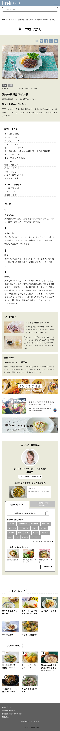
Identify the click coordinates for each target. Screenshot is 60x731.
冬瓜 (10, 537)
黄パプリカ (12, 528)
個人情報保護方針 (8, 710)
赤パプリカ (46, 523)
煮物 (10, 85)
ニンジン (20, 88)
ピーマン (12, 533)
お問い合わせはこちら (29, 721)
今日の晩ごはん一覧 (25, 20)
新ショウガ (34, 523)
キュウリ (44, 528)
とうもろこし (24, 528)
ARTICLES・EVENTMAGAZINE (43, 504)
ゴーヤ (35, 533)
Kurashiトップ (8, 20)
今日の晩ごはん (17, 505)
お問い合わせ (7, 707)
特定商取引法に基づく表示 (12, 714)
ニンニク (13, 88)
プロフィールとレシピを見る (30, 476)
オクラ (27, 533)
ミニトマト (35, 537)
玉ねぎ (27, 88)
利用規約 (5, 717)
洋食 (4, 85)
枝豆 (19, 533)
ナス (16, 537)
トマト (34, 528)
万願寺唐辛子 (22, 523)
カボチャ (25, 537)
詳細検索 (47, 566)
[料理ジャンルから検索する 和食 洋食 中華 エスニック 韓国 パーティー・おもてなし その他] (28, 513)
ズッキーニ (45, 533)
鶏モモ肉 (34, 88)
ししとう (12, 523)
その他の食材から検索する (42, 541)
